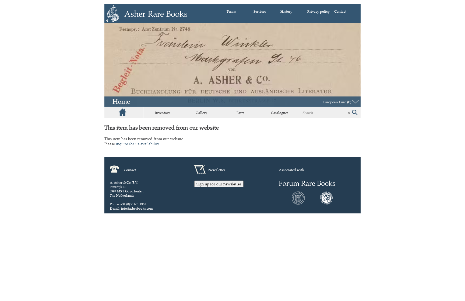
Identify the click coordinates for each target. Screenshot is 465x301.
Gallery (201, 112)
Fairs (240, 112)
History (286, 11)
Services (259, 11)
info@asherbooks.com (137, 208)
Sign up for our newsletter (218, 183)
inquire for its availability (137, 143)
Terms (231, 11)
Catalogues (279, 112)
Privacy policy (318, 11)
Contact (340, 11)
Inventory (162, 112)
